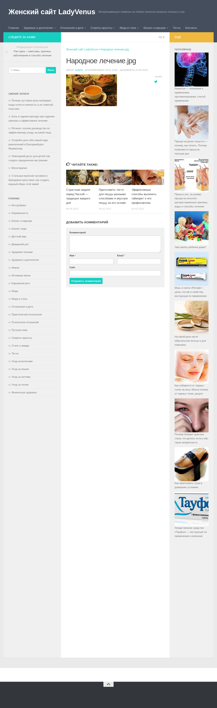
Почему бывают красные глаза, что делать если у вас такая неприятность (191, 438)
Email (121, 255)
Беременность (20, 213)
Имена (15, 267)
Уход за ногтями (21, 376)
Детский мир (19, 236)
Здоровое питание (22, 252)
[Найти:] (26, 70)
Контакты (191, 27)
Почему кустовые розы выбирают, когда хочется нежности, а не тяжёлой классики (30, 104)
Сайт (72, 267)
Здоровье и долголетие (38, 27)
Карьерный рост (21, 283)
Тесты (177, 27)
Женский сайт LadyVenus (51, 12)
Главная (13, 27)
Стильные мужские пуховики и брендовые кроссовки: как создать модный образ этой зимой (28, 179)
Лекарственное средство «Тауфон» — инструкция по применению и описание (191, 531)
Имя (73, 255)
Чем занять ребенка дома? (190, 247)
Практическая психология (27, 314)
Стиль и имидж (20, 345)
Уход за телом (20, 384)
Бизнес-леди (19, 228)
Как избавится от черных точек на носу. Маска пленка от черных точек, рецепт (191, 389)
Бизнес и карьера (155, 27)
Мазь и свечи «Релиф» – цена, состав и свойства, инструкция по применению (190, 291)
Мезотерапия (19, 167)
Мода (15, 291)
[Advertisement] (106, 134)
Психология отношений (25, 322)
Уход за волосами (22, 361)
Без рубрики (19, 205)
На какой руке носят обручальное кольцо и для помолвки (190, 340)
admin (79, 70)
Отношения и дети (71, 27)
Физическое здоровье (24, 392)
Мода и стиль (128, 27)
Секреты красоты (101, 27)
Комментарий (78, 232)
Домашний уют (20, 244)
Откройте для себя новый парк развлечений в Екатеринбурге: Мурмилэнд (28, 144)
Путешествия (19, 330)
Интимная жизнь (21, 275)
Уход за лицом (20, 369)
